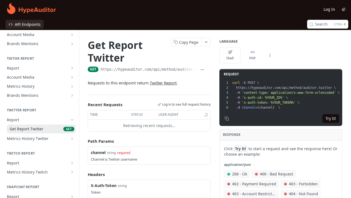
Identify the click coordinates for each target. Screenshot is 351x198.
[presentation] (286, 95)
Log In (329, 9)
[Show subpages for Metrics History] (72, 86)
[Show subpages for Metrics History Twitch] (72, 172)
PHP (252, 58)
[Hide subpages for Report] (72, 120)
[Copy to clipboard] (208, 70)
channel (98, 152)
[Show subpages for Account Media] (72, 34)
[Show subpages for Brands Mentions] (72, 44)
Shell (230, 58)
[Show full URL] (202, 70)
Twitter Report (163, 83)
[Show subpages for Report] (72, 68)
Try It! (330, 118)
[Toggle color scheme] (343, 9)
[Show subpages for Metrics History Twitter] (72, 138)
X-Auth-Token (104, 185)
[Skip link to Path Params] (84, 141)
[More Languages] (269, 55)
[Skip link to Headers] (84, 174)
